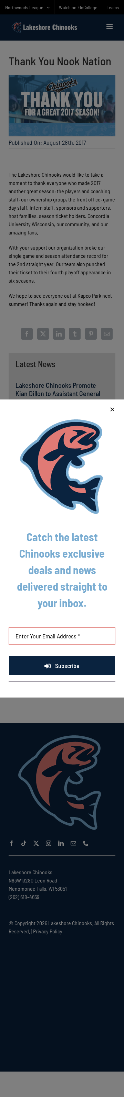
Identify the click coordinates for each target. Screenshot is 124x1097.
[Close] (112, 409)
